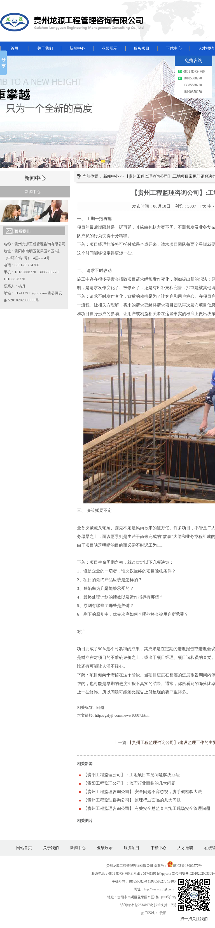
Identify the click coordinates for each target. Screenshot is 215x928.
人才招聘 (185, 848)
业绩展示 (109, 48)
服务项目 (141, 48)
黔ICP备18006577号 (187, 866)
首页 (14, 48)
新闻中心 (77, 48)
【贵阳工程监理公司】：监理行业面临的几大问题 (129, 783)
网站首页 (24, 848)
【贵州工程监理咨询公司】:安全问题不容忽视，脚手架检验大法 (142, 791)
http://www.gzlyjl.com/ (159, 889)
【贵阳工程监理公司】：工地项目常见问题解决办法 (131, 774)
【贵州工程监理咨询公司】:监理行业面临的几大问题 (132, 800)
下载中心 (174, 48)
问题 (100, 707)
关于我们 (45, 48)
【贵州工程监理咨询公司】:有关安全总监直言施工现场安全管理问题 (146, 808)
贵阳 (163, 913)
